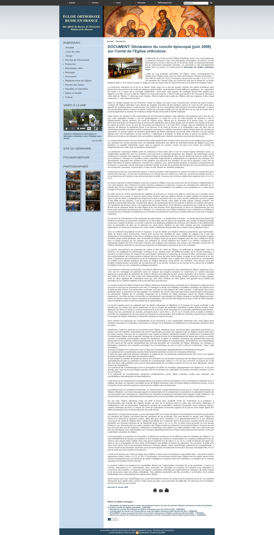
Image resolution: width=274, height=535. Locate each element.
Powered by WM (158, 533)
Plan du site (129, 533)
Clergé (69, 56)
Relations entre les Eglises (78, 80)
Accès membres (116, 533)
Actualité (69, 47)
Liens (118, 3)
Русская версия (76, 157)
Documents (71, 76)
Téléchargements (164, 3)
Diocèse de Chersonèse (77, 60)
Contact (94, 3)
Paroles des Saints (74, 84)
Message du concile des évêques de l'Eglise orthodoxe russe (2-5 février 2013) (142, 509)
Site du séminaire (77, 148)
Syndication (144, 533)
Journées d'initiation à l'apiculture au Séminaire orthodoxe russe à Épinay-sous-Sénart (82, 136)
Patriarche (70, 64)
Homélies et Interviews (76, 89)
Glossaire (141, 3)
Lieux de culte (73, 51)
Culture (68, 97)
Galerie (72, 3)
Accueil (110, 41)
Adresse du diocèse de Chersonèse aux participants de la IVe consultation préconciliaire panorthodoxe (152, 515)
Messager (70, 72)
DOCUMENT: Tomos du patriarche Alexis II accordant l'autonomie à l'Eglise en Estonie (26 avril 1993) (151, 513)
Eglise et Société (73, 93)
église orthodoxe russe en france (81, 18)
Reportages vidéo (74, 68)
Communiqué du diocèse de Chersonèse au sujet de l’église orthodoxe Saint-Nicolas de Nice (148, 511)
